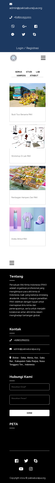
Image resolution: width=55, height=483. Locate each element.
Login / (21, 48)
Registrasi (32, 48)
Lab (38, 72)
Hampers (21, 76)
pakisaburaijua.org (37, 478)
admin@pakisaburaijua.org (26, 349)
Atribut (34, 76)
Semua (18, 72)
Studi (29, 72)
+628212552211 (22, 17)
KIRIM (29, 413)
